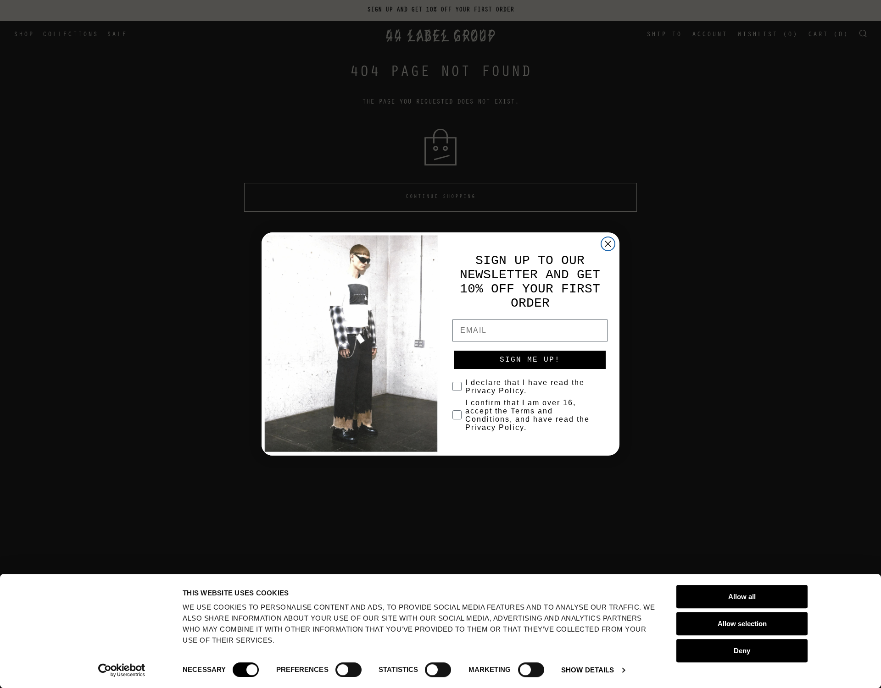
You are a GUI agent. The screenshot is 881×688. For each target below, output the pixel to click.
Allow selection (742, 623)
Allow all (742, 596)
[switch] (348, 669)
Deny (742, 651)
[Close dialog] (608, 244)
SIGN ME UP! (530, 360)
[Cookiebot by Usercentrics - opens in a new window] (122, 670)
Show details (587, 670)
